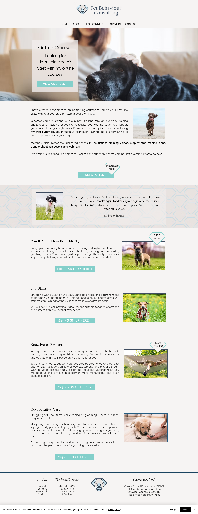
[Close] (194, 509)
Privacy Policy (114, 509)
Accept (185, 509)
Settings (172, 509)
